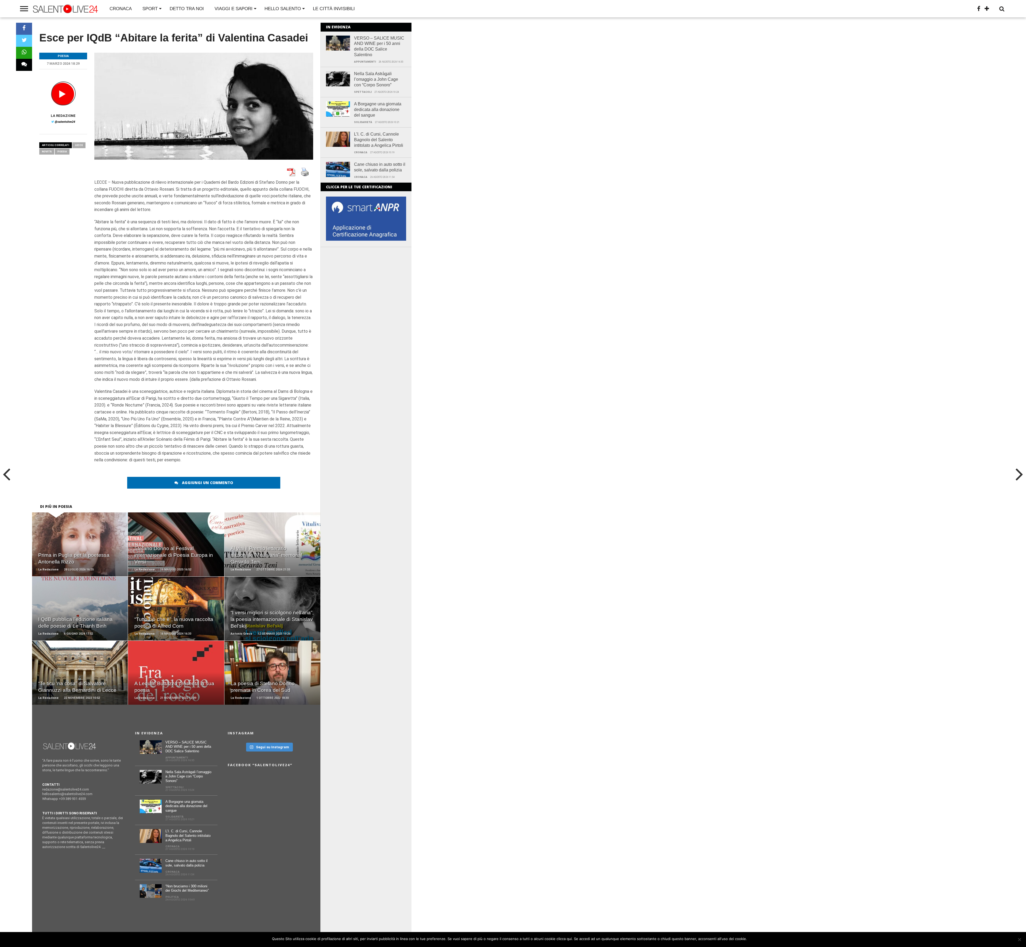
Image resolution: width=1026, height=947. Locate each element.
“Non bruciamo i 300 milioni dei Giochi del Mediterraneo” (187, 888)
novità (47, 151)
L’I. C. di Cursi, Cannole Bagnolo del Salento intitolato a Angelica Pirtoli (378, 140)
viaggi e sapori (233, 8)
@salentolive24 (65, 122)
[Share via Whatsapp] (24, 53)
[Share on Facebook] (24, 29)
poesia (62, 151)
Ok (752, 939)
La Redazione (63, 116)
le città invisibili (334, 8)
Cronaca (121, 8)
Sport (150, 8)
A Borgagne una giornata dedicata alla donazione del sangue (377, 109)
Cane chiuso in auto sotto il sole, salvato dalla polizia (379, 167)
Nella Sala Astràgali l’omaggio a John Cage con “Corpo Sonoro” (376, 79)
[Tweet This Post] (24, 41)
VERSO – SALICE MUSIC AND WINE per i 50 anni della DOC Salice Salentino (379, 46)
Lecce (79, 145)
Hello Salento (283, 8)
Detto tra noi (187, 8)
